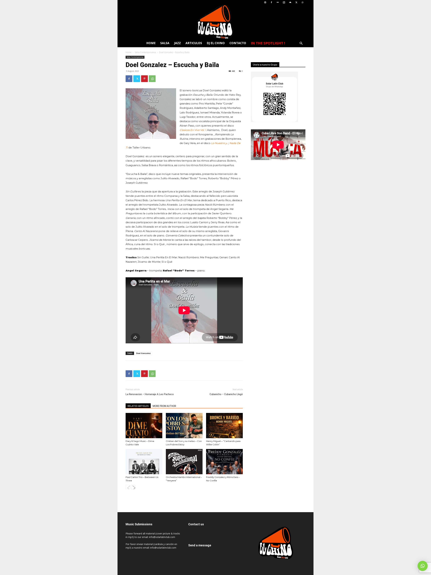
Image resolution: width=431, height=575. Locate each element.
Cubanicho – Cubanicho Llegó (226, 394)
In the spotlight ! (268, 43)
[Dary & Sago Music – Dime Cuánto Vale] (144, 425)
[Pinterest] (144, 78)
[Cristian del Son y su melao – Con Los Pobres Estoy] (184, 425)
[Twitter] (296, 2)
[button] (301, 43)
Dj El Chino (216, 43)
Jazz (177, 43)
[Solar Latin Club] (215, 22)
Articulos (194, 43)
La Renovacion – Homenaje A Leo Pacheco (150, 394)
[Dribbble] (265, 2)
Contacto (237, 43)
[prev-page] (128, 487)
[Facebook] (271, 2)
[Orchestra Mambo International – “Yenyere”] (184, 461)
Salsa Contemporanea (145, 52)
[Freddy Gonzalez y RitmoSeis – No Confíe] (224, 461)
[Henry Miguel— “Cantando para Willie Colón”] (224, 425)
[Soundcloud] (290, 2)
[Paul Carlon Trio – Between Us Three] (144, 461)
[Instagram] (284, 2)
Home (151, 43)
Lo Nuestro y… (219, 143)
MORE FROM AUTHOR (164, 406)
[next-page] (133, 487)
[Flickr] (277, 2)
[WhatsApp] (302, 2)
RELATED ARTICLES (138, 406)
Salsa (164, 43)
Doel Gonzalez (143, 353)
